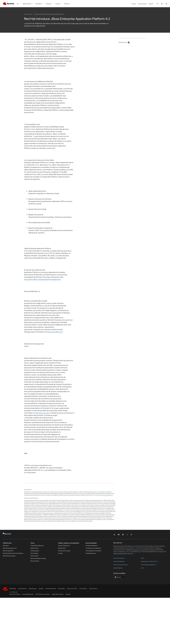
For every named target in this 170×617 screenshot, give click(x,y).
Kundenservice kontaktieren (93, 548)
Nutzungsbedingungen (27, 594)
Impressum (68, 594)
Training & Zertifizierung (37, 545)
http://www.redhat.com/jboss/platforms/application (42, 279)
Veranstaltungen (33, 588)
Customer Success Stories (120, 564)
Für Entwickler (34, 553)
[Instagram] (131, 535)
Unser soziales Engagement (148, 564)
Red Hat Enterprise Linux (10, 548)
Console (133, 4)
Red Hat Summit (93, 588)
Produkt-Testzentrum (64, 545)
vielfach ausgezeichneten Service (122, 553)
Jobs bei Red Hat (22, 588)
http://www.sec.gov (42, 413)
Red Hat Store (62, 548)
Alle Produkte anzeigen (9, 556)
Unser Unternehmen (119, 558)
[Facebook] (123, 535)
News (142, 558)
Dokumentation (142, 4)
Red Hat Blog (61, 588)
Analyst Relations (118, 568)
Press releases (28, 14)
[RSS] (129, 42)
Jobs (142, 568)
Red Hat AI (6, 545)
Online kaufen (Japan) (64, 551)
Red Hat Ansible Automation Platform (13, 553)
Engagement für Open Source (149, 561)
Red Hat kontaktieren (51, 588)
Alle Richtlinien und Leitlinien (43, 594)
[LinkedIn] (114, 535)
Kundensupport (34, 551)
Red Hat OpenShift (8, 551)
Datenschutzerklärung (14, 594)
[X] (127, 535)
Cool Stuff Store (83, 588)
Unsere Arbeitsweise (119, 561)
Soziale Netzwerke (91, 553)
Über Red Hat (12, 588)
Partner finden (34, 556)
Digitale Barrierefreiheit (57, 594)
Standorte (41, 588)
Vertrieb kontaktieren (91, 545)
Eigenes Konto (34, 548)
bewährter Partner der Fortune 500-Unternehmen (141, 550)
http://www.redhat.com (54, 332)
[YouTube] (119, 535)
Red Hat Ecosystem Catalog (38, 558)
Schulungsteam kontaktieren (93, 551)
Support (151, 4)
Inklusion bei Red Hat (72, 588)
